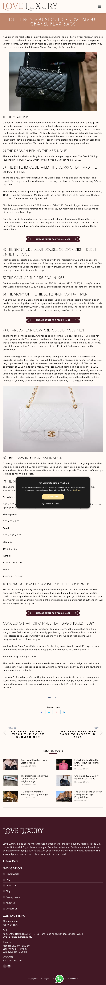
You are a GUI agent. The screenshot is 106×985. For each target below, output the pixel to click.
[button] (53, 503)
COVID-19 (11, 885)
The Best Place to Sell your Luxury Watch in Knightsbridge (34, 778)
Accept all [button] (53, 497)
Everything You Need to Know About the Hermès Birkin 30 (87, 763)
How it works (12, 874)
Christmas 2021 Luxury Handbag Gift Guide (86, 777)
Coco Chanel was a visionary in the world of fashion (52, 635)
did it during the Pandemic (60, 359)
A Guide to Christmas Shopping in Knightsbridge (34, 793)
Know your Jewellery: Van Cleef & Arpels (34, 761)
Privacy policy (13, 897)
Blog (8, 891)
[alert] (53, 492)
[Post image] (10, 764)
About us (10, 903)
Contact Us (11, 909)
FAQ (8, 880)
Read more (77, 490)
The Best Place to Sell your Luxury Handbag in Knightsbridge (88, 794)
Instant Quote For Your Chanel (53, 239)
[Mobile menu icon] (99, 6)
